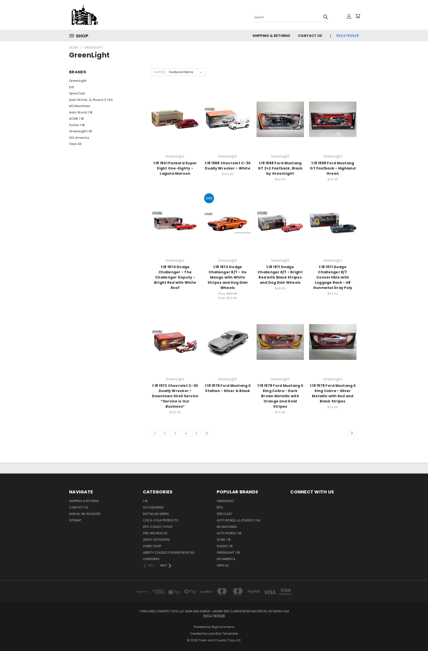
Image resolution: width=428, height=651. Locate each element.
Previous (415, 635)
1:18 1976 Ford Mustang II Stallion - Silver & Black (227, 388)
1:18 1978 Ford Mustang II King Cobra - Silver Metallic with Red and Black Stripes (332, 393)
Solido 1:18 (77, 125)
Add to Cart (227, 128)
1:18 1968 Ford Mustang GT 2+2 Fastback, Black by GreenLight (280, 168)
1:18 (145, 501)
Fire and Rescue (155, 533)
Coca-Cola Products (160, 520)
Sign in (74, 514)
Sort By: (160, 72)
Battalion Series (156, 514)
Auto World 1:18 (80, 112)
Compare (173, 123)
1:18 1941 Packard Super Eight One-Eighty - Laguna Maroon (175, 168)
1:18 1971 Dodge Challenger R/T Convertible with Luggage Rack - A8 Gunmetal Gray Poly (332, 277)
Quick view (175, 114)
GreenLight (77, 80)
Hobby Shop (152, 546)
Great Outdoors (156, 540)
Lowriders (151, 559)
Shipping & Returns (271, 35)
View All (75, 144)
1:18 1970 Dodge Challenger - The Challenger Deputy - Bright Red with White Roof (175, 277)
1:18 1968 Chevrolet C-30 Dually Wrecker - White (228, 166)
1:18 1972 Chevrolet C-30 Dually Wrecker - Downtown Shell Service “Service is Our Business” (175, 396)
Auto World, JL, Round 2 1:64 (91, 99)
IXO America (79, 137)
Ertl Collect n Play (158, 527)
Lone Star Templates (223, 633)
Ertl (71, 87)
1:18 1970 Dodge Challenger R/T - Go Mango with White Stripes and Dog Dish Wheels (228, 277)
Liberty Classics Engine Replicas (168, 552)
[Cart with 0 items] (357, 16)
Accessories (153, 507)
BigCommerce (223, 627)
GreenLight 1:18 (80, 131)
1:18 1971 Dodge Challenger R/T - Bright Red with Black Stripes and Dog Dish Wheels (280, 274)
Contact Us (310, 35)
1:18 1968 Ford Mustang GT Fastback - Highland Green (332, 168)
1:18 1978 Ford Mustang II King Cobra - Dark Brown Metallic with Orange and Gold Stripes (280, 396)
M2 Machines (79, 106)
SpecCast (77, 93)
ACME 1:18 (76, 118)
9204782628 (347, 35)
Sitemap (75, 520)
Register (93, 514)
